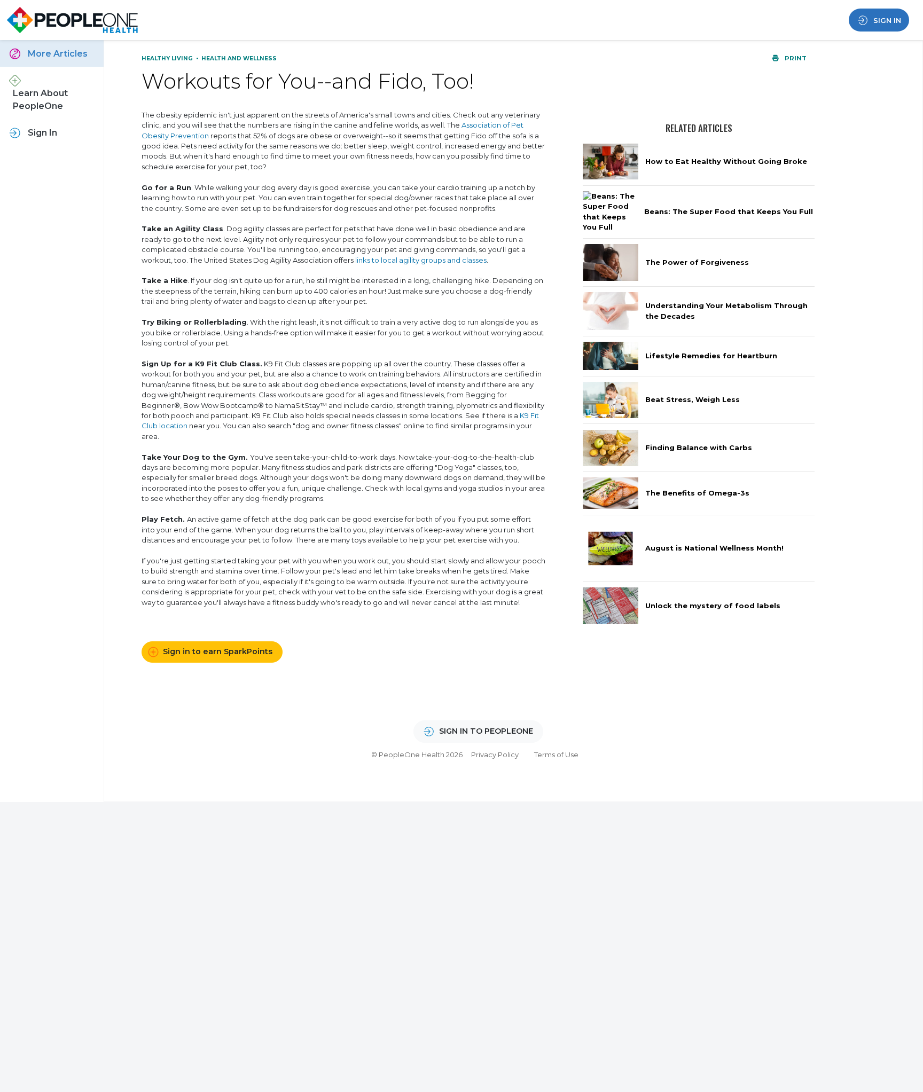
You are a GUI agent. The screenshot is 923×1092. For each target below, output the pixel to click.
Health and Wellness (239, 58)
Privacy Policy (495, 754)
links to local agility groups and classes (421, 260)
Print (795, 58)
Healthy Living (168, 58)
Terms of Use (556, 754)
